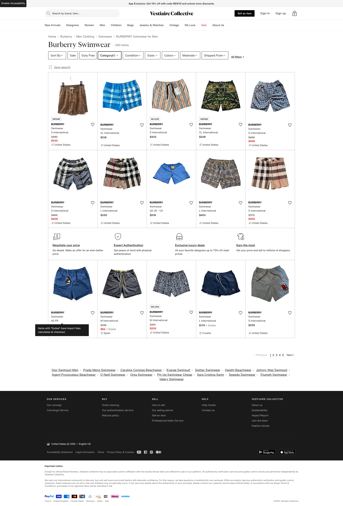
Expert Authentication (128, 245)
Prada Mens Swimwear (99, 370)
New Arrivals (52, 25)
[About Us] (226, 25)
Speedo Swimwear (242, 375)
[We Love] (198, 25)
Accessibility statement (60, 452)
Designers (72, 25)
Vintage (174, 25)
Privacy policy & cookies (120, 452)
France (48, 501)
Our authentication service (117, 410)
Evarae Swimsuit (178, 370)
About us (257, 405)
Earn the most (245, 245)
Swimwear (105, 36)
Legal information (85, 452)
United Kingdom (61, 501)
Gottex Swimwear (207, 370)
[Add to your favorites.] (92, 124)
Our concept (54, 405)
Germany (90, 501)
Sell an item (245, 13)
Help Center (209, 405)
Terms (100, 452)
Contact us (208, 410)
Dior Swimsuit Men (65, 370)
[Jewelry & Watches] (166, 25)
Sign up (280, 13)
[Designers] (81, 25)
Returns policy (110, 415)
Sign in (265, 13)
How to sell (158, 405)
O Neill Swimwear (112, 375)
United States (77, 501)
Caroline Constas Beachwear (141, 370)
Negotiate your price (66, 245)
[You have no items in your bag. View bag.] (294, 13)
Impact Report (260, 415)
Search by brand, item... (66, 13)
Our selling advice (162, 410)
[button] (294, 13)
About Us (218, 25)
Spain (100, 501)
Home (52, 36)
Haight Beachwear (238, 370)
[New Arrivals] (63, 25)
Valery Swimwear (171, 379)
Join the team (260, 421)
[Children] (124, 25)
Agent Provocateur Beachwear (74, 375)
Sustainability (260, 410)
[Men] (108, 25)
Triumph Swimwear (273, 375)
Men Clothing (85, 36)
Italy (107, 501)
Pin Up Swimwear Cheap (174, 375)
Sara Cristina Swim (210, 375)
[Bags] (136, 25)
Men (102, 25)
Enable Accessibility (13, 3)
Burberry (66, 36)
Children (116, 25)
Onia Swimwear (141, 375)
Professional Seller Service (167, 421)
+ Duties (63, 325)
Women (89, 25)
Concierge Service (57, 410)
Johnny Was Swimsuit (271, 370)
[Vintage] (181, 25)
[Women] (96, 25)
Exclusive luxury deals (190, 245)
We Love (190, 25)
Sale (204, 25)
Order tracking (110, 405)
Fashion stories (260, 426)
